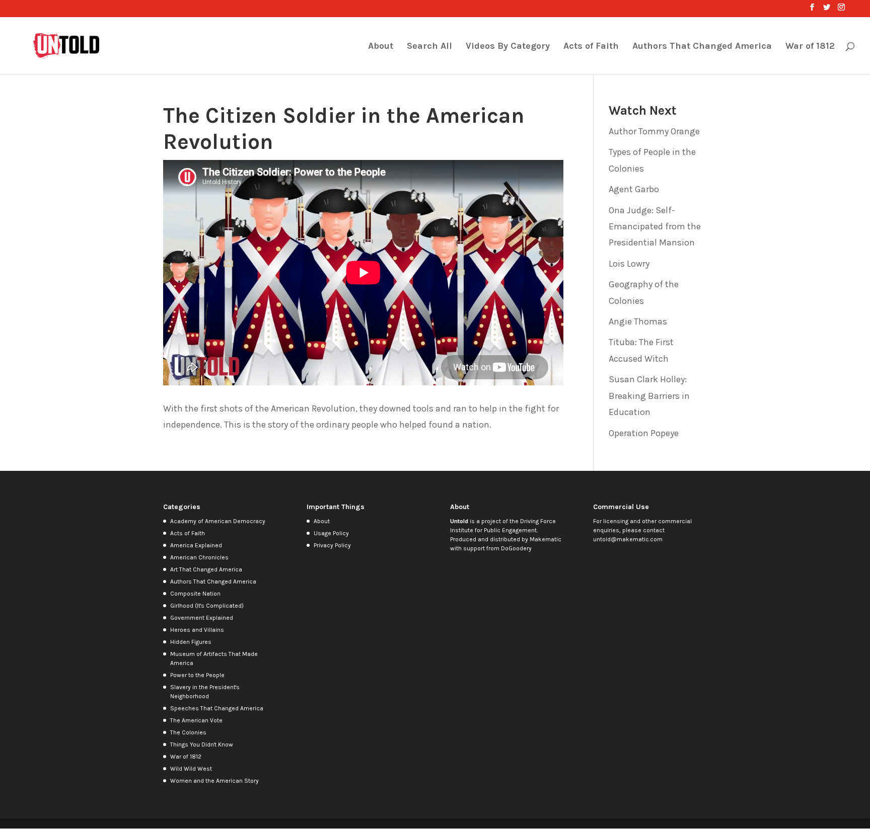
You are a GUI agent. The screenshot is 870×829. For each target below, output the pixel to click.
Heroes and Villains (197, 629)
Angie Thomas (638, 321)
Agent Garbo (634, 189)
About (380, 46)
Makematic (545, 539)
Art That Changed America (206, 569)
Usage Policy (331, 533)
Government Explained (201, 617)
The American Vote (196, 720)
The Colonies (188, 732)
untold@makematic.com (628, 539)
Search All (429, 46)
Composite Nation (195, 593)
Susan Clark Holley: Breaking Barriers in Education (649, 396)
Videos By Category (508, 46)
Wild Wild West (191, 768)
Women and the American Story (214, 780)
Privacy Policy (332, 545)
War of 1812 (810, 46)
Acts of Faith (591, 46)
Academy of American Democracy (217, 521)
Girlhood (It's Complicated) (207, 605)
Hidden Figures (190, 641)
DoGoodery (516, 548)
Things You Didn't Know (201, 744)
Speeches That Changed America (216, 708)
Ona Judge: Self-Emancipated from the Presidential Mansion (655, 226)
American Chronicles (199, 557)
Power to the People (197, 675)
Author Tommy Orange (654, 131)
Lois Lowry (629, 263)
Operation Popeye (644, 433)
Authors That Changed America (702, 46)
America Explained (196, 545)
